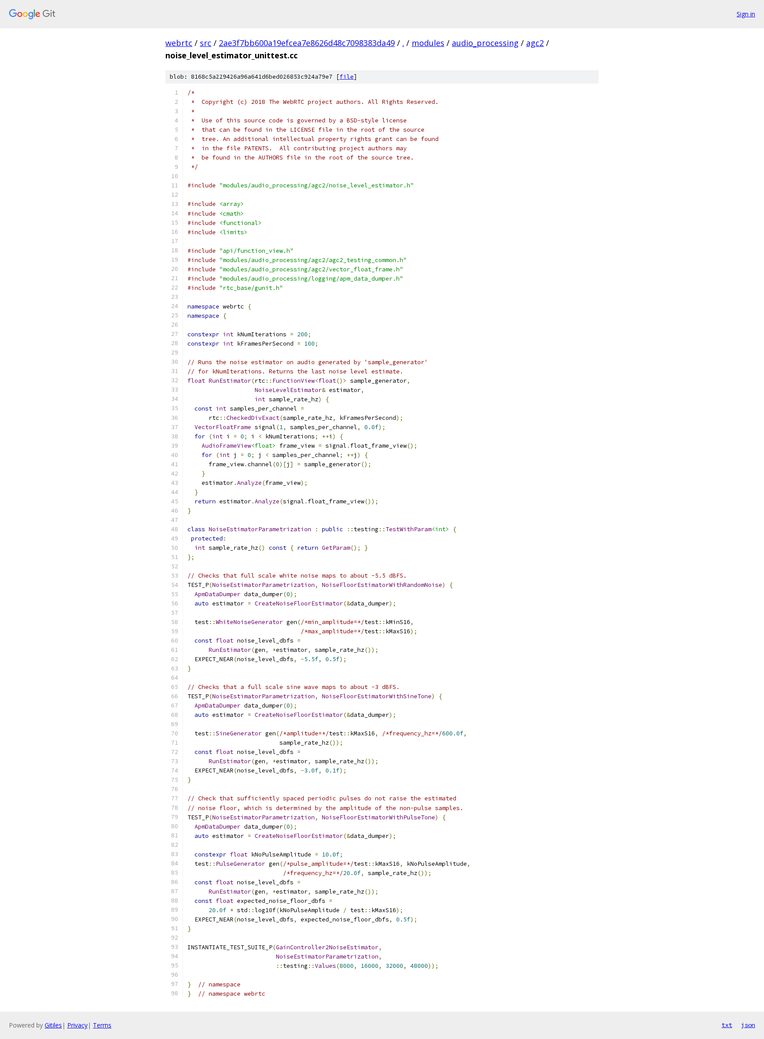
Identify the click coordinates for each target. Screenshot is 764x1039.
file (347, 76)
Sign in (746, 14)
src (205, 43)
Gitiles (53, 1025)
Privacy (77, 1025)
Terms (102, 1025)
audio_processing (485, 43)
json (748, 1025)
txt (727, 1025)
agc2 (535, 43)
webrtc (178, 43)
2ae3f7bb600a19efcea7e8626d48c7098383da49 (307, 43)
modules (428, 43)
